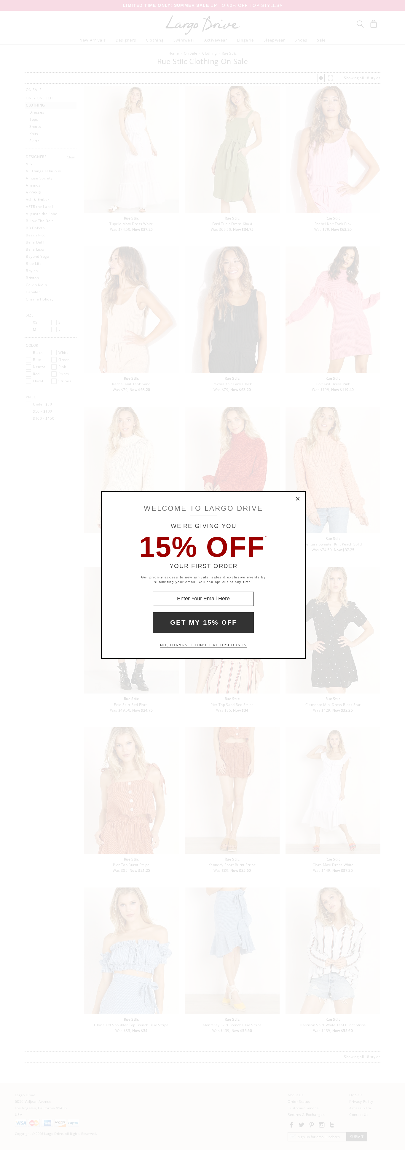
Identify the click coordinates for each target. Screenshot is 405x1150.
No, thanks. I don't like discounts (203, 645)
